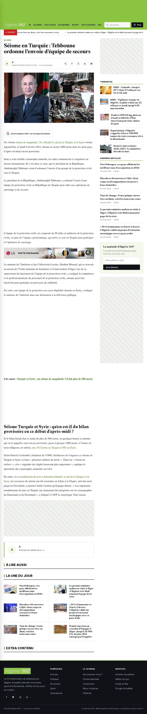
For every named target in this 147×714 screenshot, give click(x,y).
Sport (75, 25)
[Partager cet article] (65, 63)
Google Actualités (124, 688)
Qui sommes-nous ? (93, 674)
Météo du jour (122, 679)
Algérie (37, 25)
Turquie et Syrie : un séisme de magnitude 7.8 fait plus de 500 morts (54, 379)
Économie (63, 25)
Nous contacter (90, 688)
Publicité (87, 693)
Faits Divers (88, 25)
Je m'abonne (112, 267)
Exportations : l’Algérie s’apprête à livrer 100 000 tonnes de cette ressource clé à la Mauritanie (126, 135)
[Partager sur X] (78, 63)
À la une (54, 674)
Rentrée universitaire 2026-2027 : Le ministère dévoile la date (127, 149)
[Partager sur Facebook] (72, 63)
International (56, 693)
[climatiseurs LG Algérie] (49, 253)
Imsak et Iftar (121, 683)
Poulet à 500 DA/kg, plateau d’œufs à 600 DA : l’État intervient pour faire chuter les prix (126, 119)
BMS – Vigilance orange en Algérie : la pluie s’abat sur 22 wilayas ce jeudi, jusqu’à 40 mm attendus (126, 104)
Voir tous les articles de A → (32, 549)
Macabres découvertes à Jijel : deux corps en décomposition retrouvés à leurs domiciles (119, 181)
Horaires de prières (124, 674)
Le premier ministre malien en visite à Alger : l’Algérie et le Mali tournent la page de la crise (78, 32)
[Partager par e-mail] (91, 63)
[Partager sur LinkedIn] (85, 63)
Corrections (88, 683)
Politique (50, 25)
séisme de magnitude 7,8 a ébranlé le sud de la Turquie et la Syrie (50, 142)
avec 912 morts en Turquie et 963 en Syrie (54, 447)
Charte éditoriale (91, 679)
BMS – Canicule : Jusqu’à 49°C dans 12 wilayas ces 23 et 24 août (126, 90)
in (27, 697)
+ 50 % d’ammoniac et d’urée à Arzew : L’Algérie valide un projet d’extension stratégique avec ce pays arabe (120, 230)
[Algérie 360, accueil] (15, 24)
